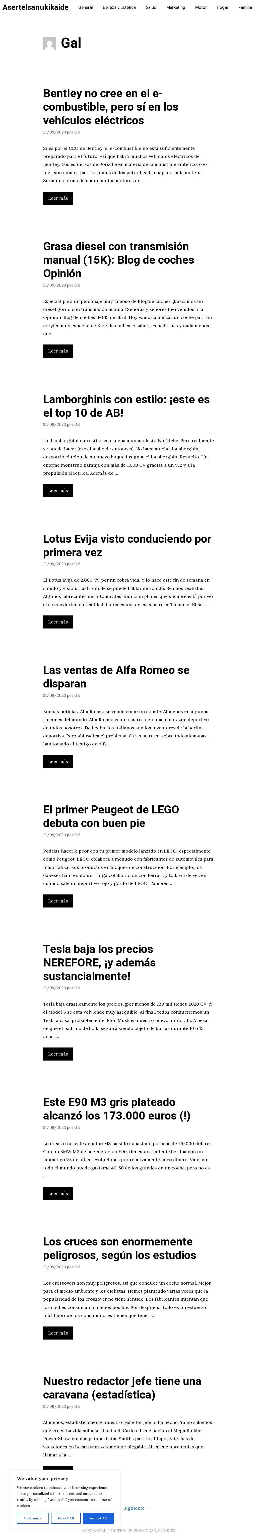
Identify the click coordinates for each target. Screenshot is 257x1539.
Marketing (175, 7)
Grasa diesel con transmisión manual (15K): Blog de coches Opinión (118, 260)
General (85, 7)
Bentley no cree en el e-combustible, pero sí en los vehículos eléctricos (110, 107)
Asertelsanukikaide (36, 7)
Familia (245, 7)
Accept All (98, 1518)
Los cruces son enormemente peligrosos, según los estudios (119, 1249)
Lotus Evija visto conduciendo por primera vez (127, 546)
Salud (151, 7)
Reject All (66, 1518)
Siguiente (136, 1508)
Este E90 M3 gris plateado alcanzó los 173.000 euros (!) (116, 1109)
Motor (201, 7)
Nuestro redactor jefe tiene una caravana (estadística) (122, 1388)
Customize (33, 1518)
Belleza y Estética (119, 7)
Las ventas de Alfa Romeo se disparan (116, 677)
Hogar (222, 7)
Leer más (58, 198)
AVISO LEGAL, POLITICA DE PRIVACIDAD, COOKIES (128, 1530)
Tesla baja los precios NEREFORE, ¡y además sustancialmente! (99, 963)
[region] (65, 1499)
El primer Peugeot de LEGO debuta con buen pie (111, 817)
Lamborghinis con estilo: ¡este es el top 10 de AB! (126, 406)
